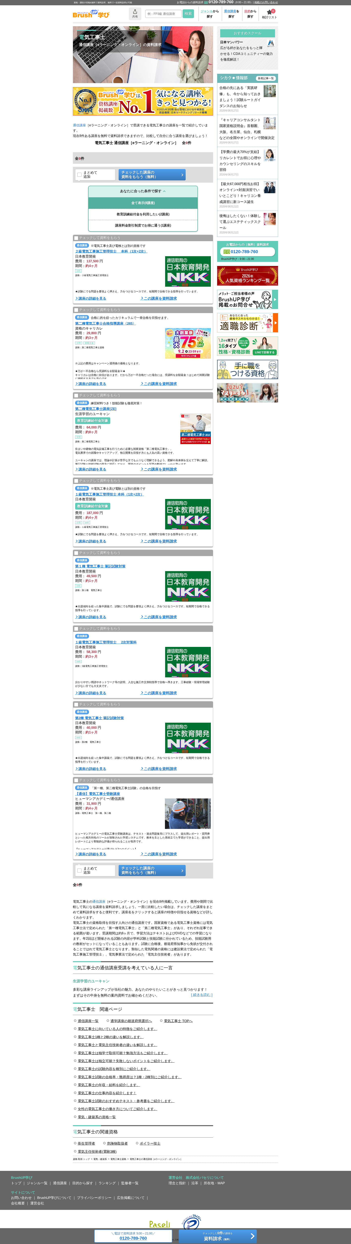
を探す (231, 13)
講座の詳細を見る (92, 298)
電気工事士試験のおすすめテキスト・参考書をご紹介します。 (126, 1101)
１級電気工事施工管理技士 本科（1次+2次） (109, 494)
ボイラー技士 (150, 1143)
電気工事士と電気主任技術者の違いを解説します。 (117, 1045)
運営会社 (37, 1203)
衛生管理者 (86, 1143)
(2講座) (143, 214)
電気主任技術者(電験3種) (97, 1151)
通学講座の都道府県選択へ (131, 1021)
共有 (135, 16)
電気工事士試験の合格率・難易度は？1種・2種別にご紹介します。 (130, 1077)
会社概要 (18, 1203)
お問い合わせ (21, 1198)
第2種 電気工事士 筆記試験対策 (99, 718)
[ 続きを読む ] (201, 995)
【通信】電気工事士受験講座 (97, 794)
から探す (210, 13)
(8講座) (143, 203)
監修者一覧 (130, 1183)
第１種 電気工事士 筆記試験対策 (100, 566)
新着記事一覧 (266, 78)
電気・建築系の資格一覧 (97, 1117)
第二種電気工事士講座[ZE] (95, 409)
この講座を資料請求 (160, 298)
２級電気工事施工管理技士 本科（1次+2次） (111, 251)
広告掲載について (131, 1198)
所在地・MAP (214, 1183)
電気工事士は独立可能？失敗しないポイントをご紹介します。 (126, 1061)
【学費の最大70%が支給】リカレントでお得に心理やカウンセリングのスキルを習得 (240, 163)
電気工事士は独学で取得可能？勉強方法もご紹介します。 (123, 1053)
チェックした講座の (139, 174)
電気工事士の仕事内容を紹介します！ (107, 1093)
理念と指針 (177, 1183)
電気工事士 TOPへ (178, 1021)
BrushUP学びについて (54, 1198)
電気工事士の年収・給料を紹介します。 (109, 1085)
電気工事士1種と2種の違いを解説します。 (111, 1037)
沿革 (194, 1183)
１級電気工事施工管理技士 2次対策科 (106, 642)
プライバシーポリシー (94, 1198)
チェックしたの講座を (218, 1236)
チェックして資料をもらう (100, 238)
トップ (16, 1183)
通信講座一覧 (88, 1021)
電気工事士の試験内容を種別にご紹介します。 (114, 1069)
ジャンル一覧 (37, 1183)
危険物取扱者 (117, 1143)
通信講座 (79, 125)
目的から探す (82, 1183)
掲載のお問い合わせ (266, 2)
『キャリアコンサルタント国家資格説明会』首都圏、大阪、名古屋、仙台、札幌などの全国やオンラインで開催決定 (247, 131)
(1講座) (143, 225)
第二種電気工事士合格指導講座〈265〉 (105, 323)
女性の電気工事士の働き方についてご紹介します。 (117, 1109)
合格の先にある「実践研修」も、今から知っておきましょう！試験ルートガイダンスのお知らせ (240, 99)
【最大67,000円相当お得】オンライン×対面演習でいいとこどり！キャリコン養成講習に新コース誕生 (240, 195)
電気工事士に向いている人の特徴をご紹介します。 (117, 1029)
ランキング (107, 1183)
